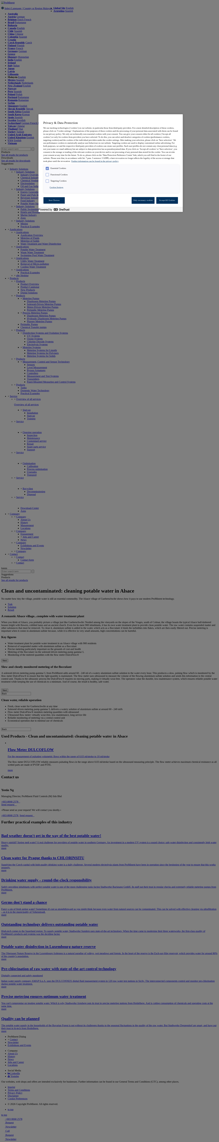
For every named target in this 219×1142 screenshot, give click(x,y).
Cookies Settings (56, 187)
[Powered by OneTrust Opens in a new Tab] (55, 210)
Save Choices (54, 200)
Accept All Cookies (167, 200)
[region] (110, 163)
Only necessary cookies (143, 200)
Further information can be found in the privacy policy (95, 161)
